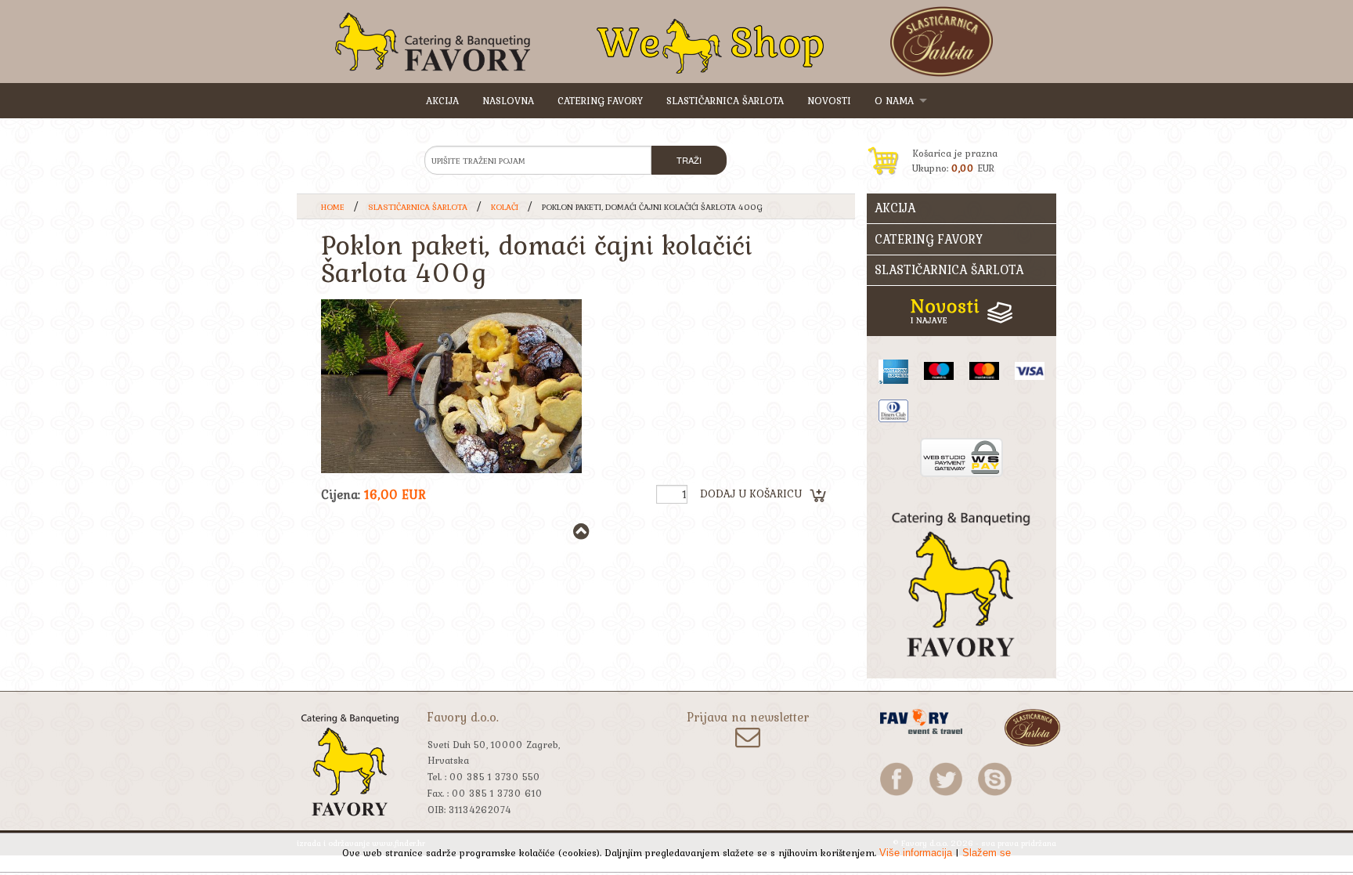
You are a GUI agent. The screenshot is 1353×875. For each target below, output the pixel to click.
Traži (689, 160)
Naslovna (508, 100)
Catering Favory (600, 100)
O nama (894, 100)
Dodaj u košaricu (751, 493)
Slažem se (986, 853)
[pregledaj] (451, 386)
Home (333, 207)
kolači (504, 207)
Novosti (829, 100)
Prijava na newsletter (748, 718)
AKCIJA (442, 100)
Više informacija (915, 853)
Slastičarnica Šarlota (725, 100)
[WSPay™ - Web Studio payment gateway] (961, 455)
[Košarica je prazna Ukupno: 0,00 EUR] (962, 136)
